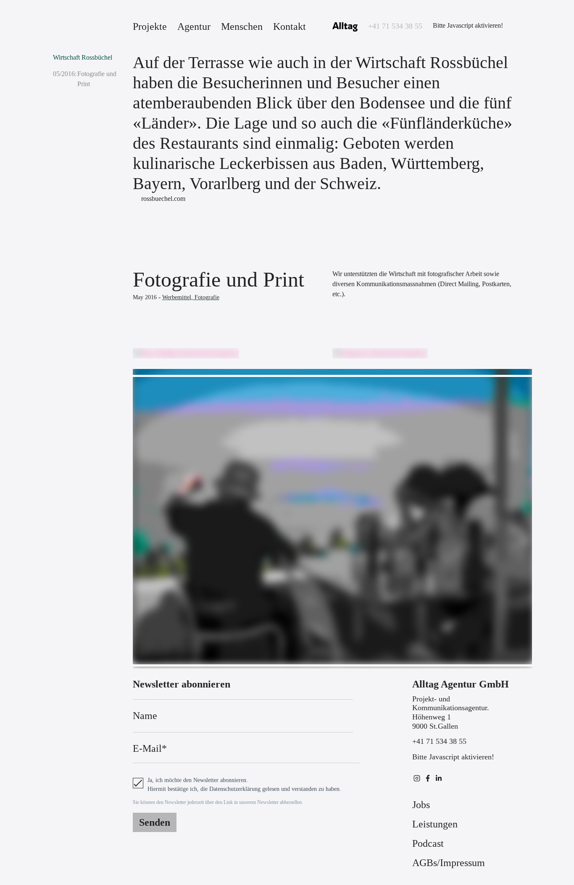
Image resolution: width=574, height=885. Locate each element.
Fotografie (206, 297)
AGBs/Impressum (448, 862)
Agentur (194, 26)
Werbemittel (176, 297)
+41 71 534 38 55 (395, 26)
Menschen (242, 26)
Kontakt (289, 26)
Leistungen (435, 824)
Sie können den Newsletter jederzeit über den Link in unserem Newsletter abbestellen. (218, 802)
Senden (154, 822)
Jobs (421, 804)
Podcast (428, 843)
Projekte (150, 26)
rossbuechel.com (163, 198)
